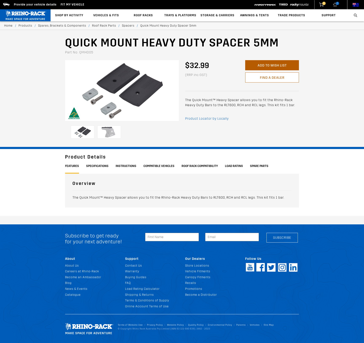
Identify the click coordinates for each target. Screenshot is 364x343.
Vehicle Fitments (197, 271)
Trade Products (291, 15)
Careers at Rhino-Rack (82, 271)
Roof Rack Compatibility (200, 166)
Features (72, 166)
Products (25, 25)
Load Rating (234, 166)
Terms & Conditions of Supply (147, 300)
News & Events (76, 289)
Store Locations (197, 265)
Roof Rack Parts (104, 25)
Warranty (132, 271)
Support (329, 15)
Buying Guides (135, 277)
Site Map (269, 325)
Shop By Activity (69, 15)
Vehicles (255, 325)
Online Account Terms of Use (147, 306)
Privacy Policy (155, 325)
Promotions (193, 289)
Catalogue (73, 295)
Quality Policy (196, 325)
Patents (241, 325)
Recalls (190, 283)
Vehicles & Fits (106, 15)
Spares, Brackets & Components (62, 25)
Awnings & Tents (254, 15)
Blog (68, 283)
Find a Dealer (272, 78)
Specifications (97, 166)
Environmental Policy (220, 325)
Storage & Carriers (217, 15)
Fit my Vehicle (72, 4)
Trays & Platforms (180, 15)
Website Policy (175, 325)
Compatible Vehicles (158, 166)
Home (8, 25)
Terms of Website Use (130, 325)
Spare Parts (259, 166)
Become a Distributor (201, 295)
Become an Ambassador (83, 277)
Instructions (126, 166)
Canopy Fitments (197, 277)
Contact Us (133, 265)
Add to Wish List (272, 65)
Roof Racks (143, 15)
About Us (72, 265)
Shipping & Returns (139, 295)
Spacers (128, 25)
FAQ (128, 283)
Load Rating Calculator (142, 289)
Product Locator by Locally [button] (207, 119)
